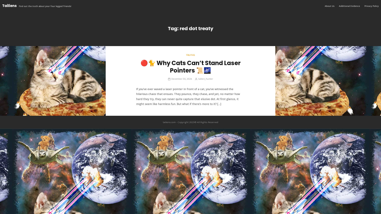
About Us (329, 6)
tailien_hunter (205, 78)
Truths (190, 55)
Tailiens (9, 5)
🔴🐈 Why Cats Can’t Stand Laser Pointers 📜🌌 (190, 67)
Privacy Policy (371, 6)
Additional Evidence (349, 6)
